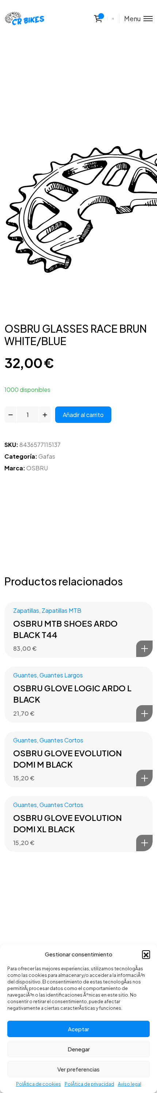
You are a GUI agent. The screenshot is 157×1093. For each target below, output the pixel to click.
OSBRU (37, 468)
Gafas (46, 456)
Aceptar (78, 1028)
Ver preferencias (78, 1069)
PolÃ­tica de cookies (38, 1084)
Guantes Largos (61, 675)
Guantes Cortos (61, 740)
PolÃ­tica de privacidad (89, 1084)
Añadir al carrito (83, 415)
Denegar (79, 1049)
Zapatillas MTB (61, 610)
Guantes (25, 675)
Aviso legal (129, 1084)
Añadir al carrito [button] (144, 649)
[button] (146, 954)
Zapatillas (26, 610)
